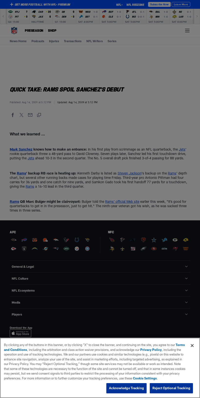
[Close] (192, 345)
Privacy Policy (151, 350)
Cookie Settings (145, 378)
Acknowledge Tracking (126, 388)
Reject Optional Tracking (171, 388)
